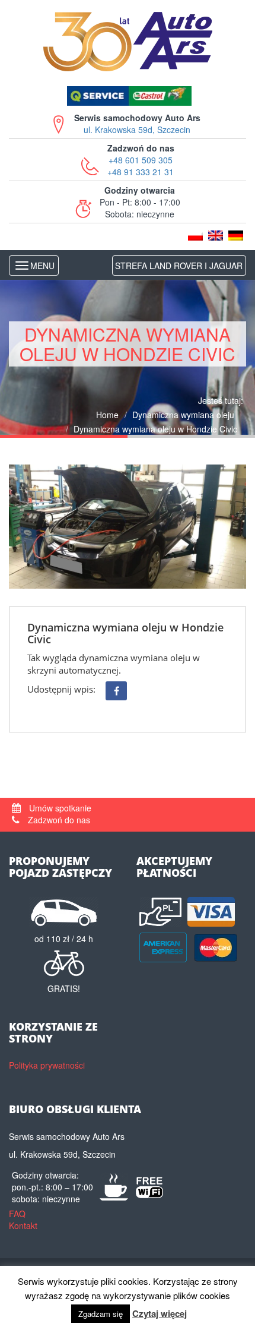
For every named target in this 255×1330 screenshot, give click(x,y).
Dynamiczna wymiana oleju (183, 415)
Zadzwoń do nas (58, 820)
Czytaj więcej (159, 1313)
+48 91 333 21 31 (140, 172)
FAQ (17, 1214)
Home (107, 415)
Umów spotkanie (59, 808)
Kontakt (23, 1225)
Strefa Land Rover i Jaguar (179, 265)
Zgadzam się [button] (100, 1313)
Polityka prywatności (47, 1065)
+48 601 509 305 (141, 160)
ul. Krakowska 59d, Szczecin (137, 123)
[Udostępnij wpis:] (116, 690)
